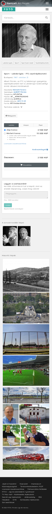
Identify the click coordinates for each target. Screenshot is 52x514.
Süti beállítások (8, 502)
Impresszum (36, 484)
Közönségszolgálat (9, 486)
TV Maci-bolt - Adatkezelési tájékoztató (18, 494)
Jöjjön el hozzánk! (9, 484)
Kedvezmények (39, 150)
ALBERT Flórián (20, 92)
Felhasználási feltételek (37, 489)
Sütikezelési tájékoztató (29, 500)
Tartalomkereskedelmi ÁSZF (31, 486)
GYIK (15, 500)
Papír (41, 125)
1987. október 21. (21, 77)
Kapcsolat (24, 484)
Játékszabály (29, 497)
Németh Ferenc (19, 90)
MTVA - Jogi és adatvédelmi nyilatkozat (18, 492)
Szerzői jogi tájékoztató (11, 497)
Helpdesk (6, 500)
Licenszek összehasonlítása (15, 144)
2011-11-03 (21, 101)
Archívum (18, 3)
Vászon (26, 125)
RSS (40, 497)
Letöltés (11, 125)
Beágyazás (11, 116)
